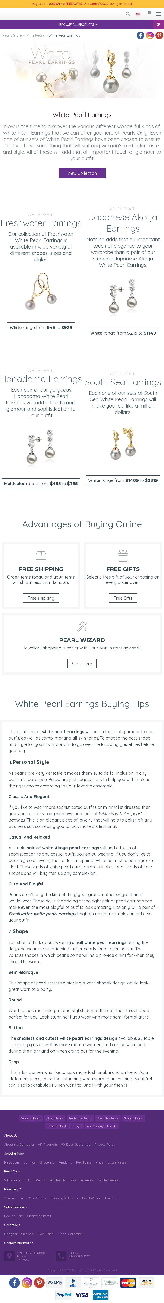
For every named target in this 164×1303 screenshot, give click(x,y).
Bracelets (47, 1162)
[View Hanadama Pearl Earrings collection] (41, 447)
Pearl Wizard (91, 1198)
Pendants (65, 1162)
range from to (41, 327)
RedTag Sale (13, 1216)
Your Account (14, 1198)
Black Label (45, 1234)
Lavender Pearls (82, 1180)
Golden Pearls (108, 1180)
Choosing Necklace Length (65, 1126)
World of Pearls (31, 1118)
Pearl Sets (83, 1162)
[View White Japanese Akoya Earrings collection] (123, 296)
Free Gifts (123, 598)
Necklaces (11, 1162)
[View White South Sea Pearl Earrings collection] (123, 444)
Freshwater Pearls (80, 1118)
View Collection (82, 173)
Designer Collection (18, 1234)
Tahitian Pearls (133, 1118)
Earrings (30, 1162)
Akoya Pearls (54, 1118)
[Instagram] (150, 35)
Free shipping (41, 598)
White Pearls (13, 1180)
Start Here (82, 663)
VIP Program (47, 1144)
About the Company (19, 1144)
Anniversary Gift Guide (101, 1126)
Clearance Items (39, 1216)
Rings (99, 1162)
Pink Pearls (57, 1180)
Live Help (112, 1198)
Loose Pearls (117, 1162)
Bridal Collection (71, 1234)
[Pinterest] (159, 35)
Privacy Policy (105, 1144)
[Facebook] (140, 35)
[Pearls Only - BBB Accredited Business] (73, 1283)
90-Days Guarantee (75, 1144)
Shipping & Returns (64, 1198)
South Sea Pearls (108, 1118)
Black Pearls (36, 1180)
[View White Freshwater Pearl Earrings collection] (41, 291)
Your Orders (37, 1198)
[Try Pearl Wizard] (158, 25)
